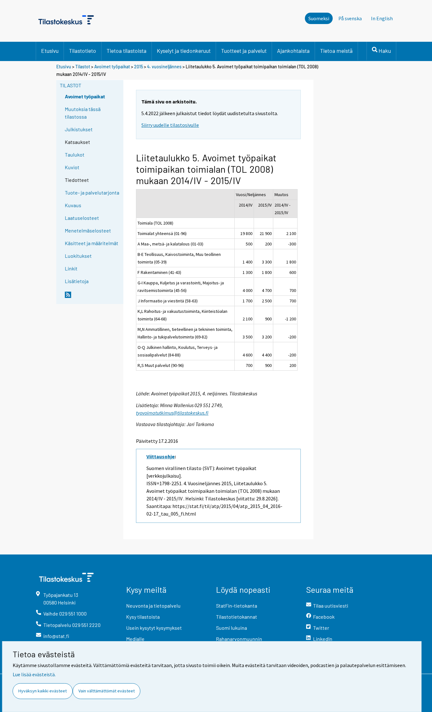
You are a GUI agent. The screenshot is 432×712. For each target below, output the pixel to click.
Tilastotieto (82, 50)
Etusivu (50, 50)
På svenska (350, 18)
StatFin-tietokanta (236, 606)
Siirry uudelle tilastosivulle (170, 125)
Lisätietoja (77, 281)
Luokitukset (78, 256)
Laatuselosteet (82, 218)
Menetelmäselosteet (88, 230)
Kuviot (72, 167)
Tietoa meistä (336, 50)
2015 (138, 66)
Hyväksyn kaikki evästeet (42, 691)
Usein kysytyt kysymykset (154, 628)
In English (382, 18)
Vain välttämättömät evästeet (106, 691)
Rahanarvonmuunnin (239, 639)
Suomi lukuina (231, 628)
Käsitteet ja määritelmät (91, 243)
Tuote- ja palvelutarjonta (92, 192)
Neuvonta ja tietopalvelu (153, 606)
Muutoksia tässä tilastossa (83, 113)
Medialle (135, 639)
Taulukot (74, 155)
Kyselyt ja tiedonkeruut (184, 50)
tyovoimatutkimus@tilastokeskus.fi (172, 413)
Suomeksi (318, 18)
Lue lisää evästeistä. (34, 674)
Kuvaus (73, 205)
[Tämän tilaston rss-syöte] (92, 297)
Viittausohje (160, 456)
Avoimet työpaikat (112, 66)
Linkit (71, 268)
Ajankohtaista (293, 50)
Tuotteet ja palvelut (244, 50)
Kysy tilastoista (143, 617)
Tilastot (82, 66)
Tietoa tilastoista (126, 50)
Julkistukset (79, 129)
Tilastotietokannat (236, 617)
